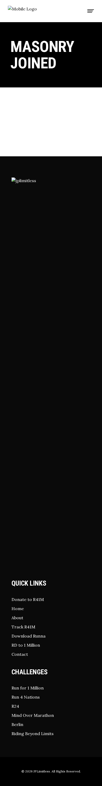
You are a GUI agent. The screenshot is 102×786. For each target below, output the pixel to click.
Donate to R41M (28, 599)
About (17, 617)
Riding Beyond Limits (33, 733)
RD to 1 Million (26, 645)
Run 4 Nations (26, 697)
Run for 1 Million (28, 687)
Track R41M (23, 626)
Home (18, 608)
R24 (15, 706)
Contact (20, 654)
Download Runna (29, 636)
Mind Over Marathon (33, 715)
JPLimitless (41, 771)
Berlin (17, 724)
